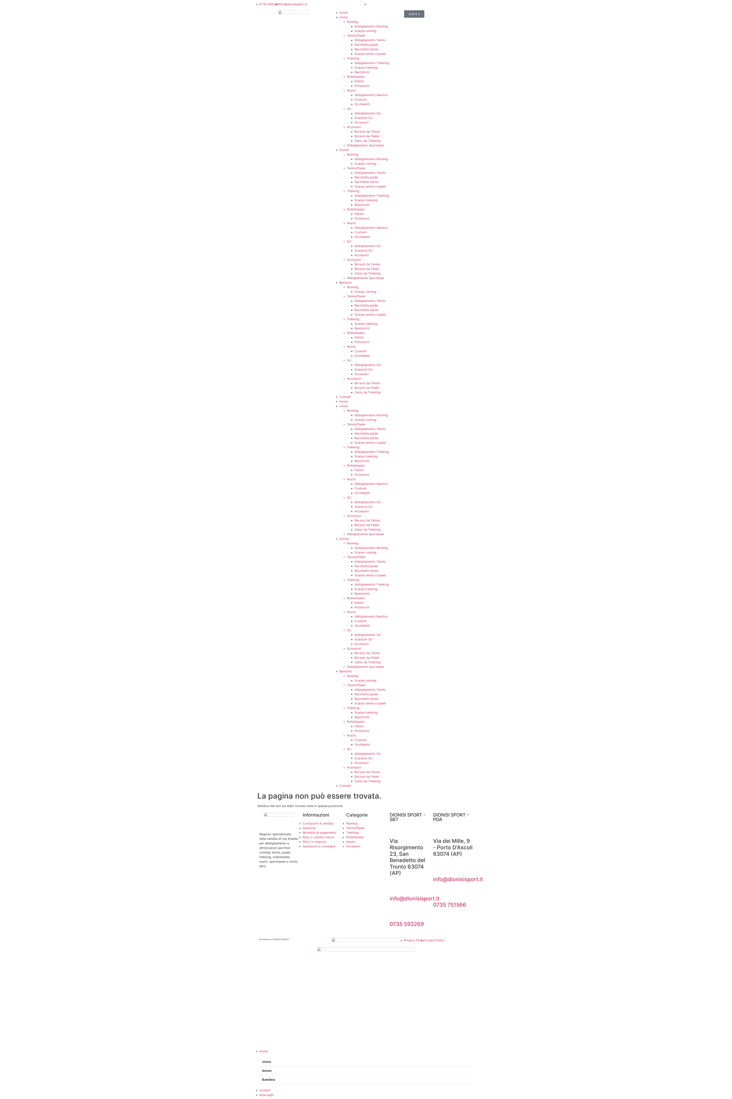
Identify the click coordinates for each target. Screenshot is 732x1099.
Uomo (343, 17)
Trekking (353, 58)
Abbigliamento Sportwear (365, 145)
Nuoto (351, 90)
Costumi (361, 99)
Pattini (359, 81)
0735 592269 (407, 924)
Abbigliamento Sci (368, 113)
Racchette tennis (367, 49)
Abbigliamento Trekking (372, 63)
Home (343, 12)
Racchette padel (366, 45)
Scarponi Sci (364, 118)
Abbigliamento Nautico (371, 95)
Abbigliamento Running (371, 26)
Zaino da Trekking (367, 141)
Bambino (345, 282)
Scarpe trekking (366, 67)
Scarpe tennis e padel (370, 54)
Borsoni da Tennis (367, 131)
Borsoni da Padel (367, 136)
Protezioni (362, 86)
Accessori (362, 122)
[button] (366, 1061)
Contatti (345, 397)
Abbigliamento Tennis (370, 40)
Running (352, 22)
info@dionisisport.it (414, 898)
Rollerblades (356, 77)
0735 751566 (449, 905)
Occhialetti (362, 104)
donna (266, 1071)
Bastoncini (362, 72)
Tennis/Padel (356, 35)
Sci (349, 109)
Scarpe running (365, 31)
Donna (344, 150)
